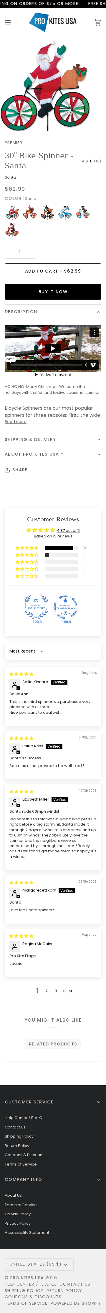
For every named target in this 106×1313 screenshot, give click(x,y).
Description (21, 312)
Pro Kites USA (27, 1278)
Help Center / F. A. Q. (24, 1118)
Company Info (23, 1179)
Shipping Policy (19, 1136)
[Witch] (49, 214)
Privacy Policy (18, 1223)
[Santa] (13, 214)
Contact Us (15, 1127)
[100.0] (36, 607)
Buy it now (53, 292)
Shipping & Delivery (30, 439)
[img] (21, 674)
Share (20, 470)
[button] (27, 548)
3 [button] (56, 991)
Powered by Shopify (76, 1303)
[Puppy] (84, 214)
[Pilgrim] (12, 231)
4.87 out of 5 (68, 530)
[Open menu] (13, 22)
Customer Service (29, 1102)
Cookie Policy (18, 1214)
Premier (14, 143)
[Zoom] (11, 120)
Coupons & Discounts (25, 1155)
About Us (13, 1195)
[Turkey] (31, 214)
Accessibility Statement (27, 1232)
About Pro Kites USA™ (34, 454)
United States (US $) (36, 1264)
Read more (15, 421)
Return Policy (17, 1145)
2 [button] (46, 991)
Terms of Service (21, 1164)
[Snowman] (66, 214)
